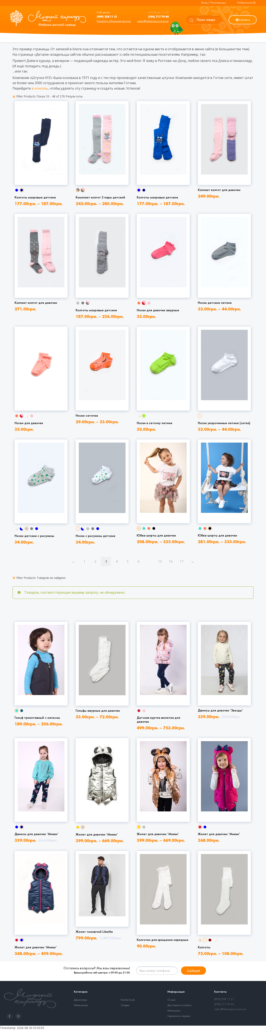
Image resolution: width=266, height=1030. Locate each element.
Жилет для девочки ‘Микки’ (97, 834)
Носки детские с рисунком (34, 536)
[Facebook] (10, 1016)
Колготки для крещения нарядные (162, 939)
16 (171, 561)
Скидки (125, 1005)
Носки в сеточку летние (154, 423)
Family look (128, 1000)
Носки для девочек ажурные (158, 310)
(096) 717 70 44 (224, 1004)
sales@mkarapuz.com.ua (153, 21)
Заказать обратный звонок (114, 21)
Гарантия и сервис (179, 1016)
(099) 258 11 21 (224, 999)
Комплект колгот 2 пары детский (100, 197)
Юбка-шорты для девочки (156, 535)
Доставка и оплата (179, 1005)
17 (181, 561)
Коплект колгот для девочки (219, 190)
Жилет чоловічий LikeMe (94, 931)
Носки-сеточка (87, 415)
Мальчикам (81, 1005)
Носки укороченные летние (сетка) (224, 423)
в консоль (40, 88)
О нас (171, 1000)
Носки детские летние (215, 302)
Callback (193, 970)
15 (160, 561)
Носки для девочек (29, 423)
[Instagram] (19, 1016)
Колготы (204, 947)
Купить (40, 167)
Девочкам (80, 1000)
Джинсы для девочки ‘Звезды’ (220, 710)
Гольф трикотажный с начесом (37, 717)
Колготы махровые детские (35, 197)
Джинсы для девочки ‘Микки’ (37, 834)
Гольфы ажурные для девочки (98, 710)
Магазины (173, 1010)
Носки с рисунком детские (95, 536)
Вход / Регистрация (213, 2)
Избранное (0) (246, 2)
